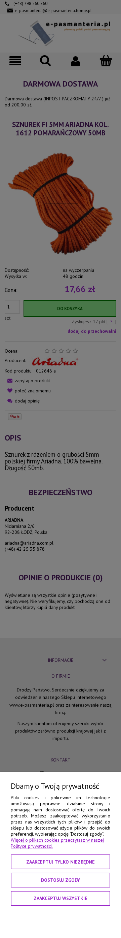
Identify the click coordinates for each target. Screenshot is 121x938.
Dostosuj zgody (60, 880)
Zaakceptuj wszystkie (60, 898)
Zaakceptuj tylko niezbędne (60, 862)
